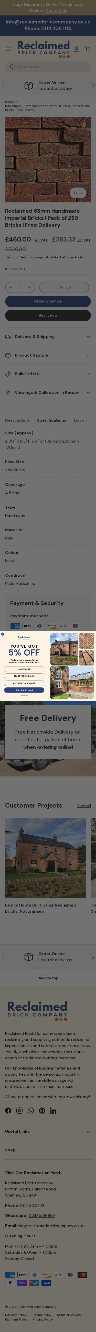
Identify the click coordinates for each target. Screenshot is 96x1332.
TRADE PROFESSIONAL (24, 676)
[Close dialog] (2, 634)
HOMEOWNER (24, 669)
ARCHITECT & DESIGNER (24, 683)
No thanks (23, 695)
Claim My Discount (24, 690)
